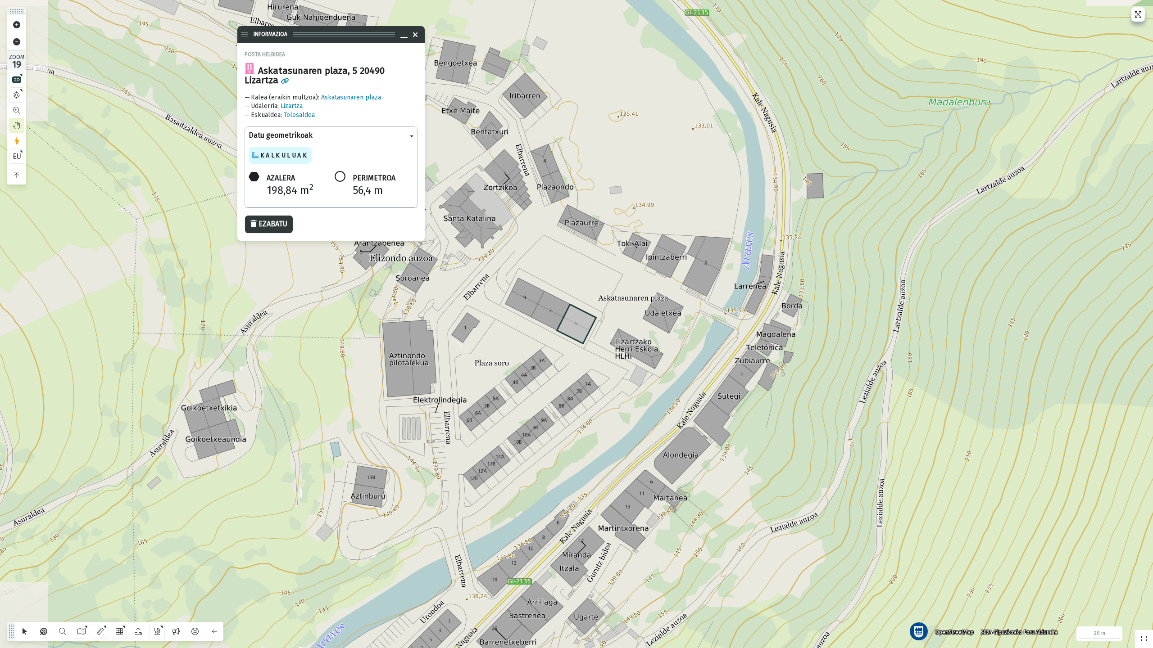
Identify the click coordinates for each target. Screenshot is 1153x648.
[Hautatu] (24, 631)
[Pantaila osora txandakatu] (1138, 14)
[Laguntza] (195, 631)
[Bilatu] (62, 631)
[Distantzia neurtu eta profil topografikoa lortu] (100, 631)
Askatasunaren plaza (351, 97)
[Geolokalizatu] (16, 95)
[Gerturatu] (16, 24)
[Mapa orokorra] (1144, 639)
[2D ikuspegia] (16, 79)
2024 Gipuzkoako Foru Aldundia (1019, 632)
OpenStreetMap (954, 632)
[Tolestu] (16, 175)
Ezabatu (273, 224)
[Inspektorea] (43, 631)
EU (17, 156)
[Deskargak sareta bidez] (119, 631)
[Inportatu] (138, 631)
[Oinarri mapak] (81, 631)
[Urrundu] (16, 42)
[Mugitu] (16, 125)
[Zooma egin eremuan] (16, 110)
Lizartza (292, 106)
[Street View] (16, 140)
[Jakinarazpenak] (176, 631)
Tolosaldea (299, 115)
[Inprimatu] (157, 631)
